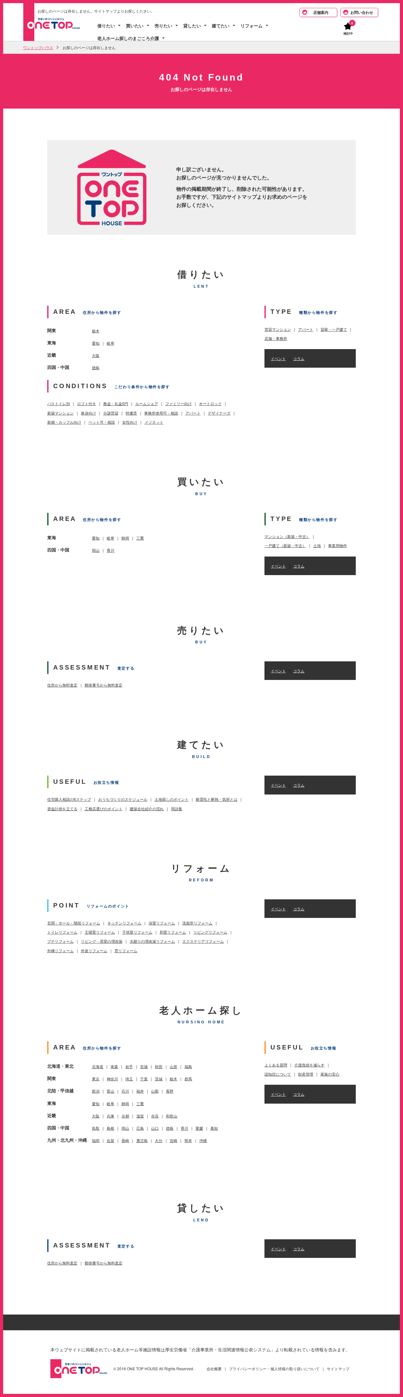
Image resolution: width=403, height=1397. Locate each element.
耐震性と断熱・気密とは (216, 799)
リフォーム (252, 26)
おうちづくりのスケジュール (122, 799)
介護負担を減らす (309, 1064)
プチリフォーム (60, 941)
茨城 (158, 1078)
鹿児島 (142, 1140)
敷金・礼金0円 (115, 403)
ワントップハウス (38, 47)
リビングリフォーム (210, 932)
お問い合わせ (361, 12)
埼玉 (129, 1078)
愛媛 (199, 1128)
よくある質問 (275, 1064)
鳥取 (95, 1128)
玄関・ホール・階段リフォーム (73, 922)
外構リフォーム (60, 950)
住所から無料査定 (62, 684)
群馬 (188, 1078)
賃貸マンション (277, 329)
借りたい (106, 26)
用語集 (176, 808)
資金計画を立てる (62, 808)
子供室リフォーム (137, 932)
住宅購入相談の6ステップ (69, 799)
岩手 (129, 1066)
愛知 (95, 343)
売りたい (163, 26)
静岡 (125, 537)
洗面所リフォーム (197, 922)
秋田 (158, 1066)
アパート (193, 413)
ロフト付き (86, 403)
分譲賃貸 (110, 413)
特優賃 (131, 413)
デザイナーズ (219, 413)
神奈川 (112, 1078)
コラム (298, 358)
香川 (110, 550)
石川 (125, 1091)
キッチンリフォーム (124, 922)
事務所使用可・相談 (161, 413)
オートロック (210, 403)
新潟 (95, 1091)
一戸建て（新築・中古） (285, 545)
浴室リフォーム (162, 922)
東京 (95, 1078)
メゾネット (154, 422)
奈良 (155, 1115)
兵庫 (110, 1115)
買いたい (135, 26)
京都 (125, 1115)
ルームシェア (146, 403)
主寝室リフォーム (100, 932)
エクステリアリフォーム (203, 941)
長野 (169, 1091)
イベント (278, 358)
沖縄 (203, 1140)
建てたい (221, 26)
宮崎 (173, 1140)
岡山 (95, 550)
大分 (158, 1140)
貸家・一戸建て (334, 329)
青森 (114, 1066)
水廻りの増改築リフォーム (152, 941)
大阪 (95, 355)
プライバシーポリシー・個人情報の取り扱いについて (274, 1368)
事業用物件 (337, 545)
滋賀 (140, 1115)
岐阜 (110, 343)
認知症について (277, 1074)
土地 (317, 545)
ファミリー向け (178, 403)
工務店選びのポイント (103, 808)
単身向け (88, 413)
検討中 (348, 33)
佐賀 (110, 1140)
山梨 (155, 1091)
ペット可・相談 (101, 422)
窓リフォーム (126, 950)
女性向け (129, 422)
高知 (214, 1128)
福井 (140, 1091)
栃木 (95, 330)
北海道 (97, 1066)
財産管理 (305, 1074)
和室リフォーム (173, 932)
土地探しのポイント (172, 799)
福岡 (95, 1140)
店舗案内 (320, 12)
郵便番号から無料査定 (103, 684)
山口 (155, 1128)
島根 (110, 1128)
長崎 (125, 1140)
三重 (140, 537)
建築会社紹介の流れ (147, 808)
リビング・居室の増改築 (101, 941)
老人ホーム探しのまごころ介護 (128, 38)
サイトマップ (338, 1368)
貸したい (192, 26)
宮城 (144, 1066)
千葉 (144, 1078)
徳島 (95, 367)
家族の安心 (330, 1074)
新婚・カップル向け (64, 422)
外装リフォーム (94, 950)
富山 (110, 1091)
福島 (188, 1066)
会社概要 (214, 1368)
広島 (140, 1128)
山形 (173, 1066)
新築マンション (60, 413)
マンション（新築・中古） (287, 536)
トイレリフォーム (62, 932)
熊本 (188, 1140)
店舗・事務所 (275, 338)
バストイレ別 (58, 403)
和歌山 (171, 1115)
